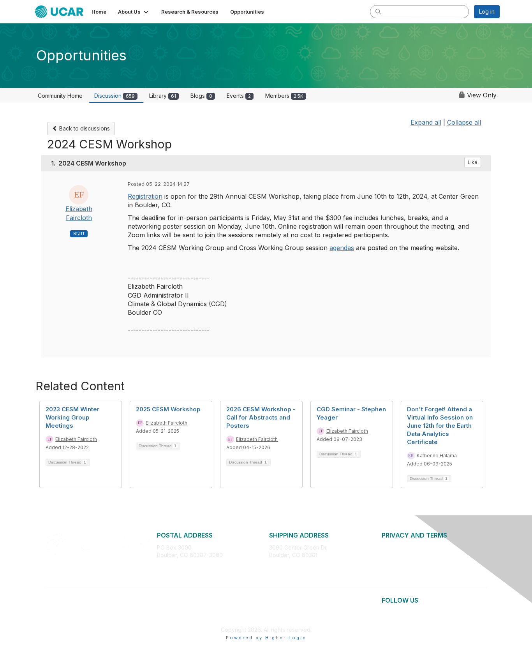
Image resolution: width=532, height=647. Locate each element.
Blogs (201, 95)
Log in (487, 11)
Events (239, 95)
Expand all (425, 122)
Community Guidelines (410, 570)
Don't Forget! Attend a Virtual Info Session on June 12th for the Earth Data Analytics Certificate (440, 425)
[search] (378, 11)
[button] (133, 12)
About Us (393, 547)
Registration (145, 196)
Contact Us (396, 578)
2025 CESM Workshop (168, 409)
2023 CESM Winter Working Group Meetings (72, 417)
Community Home (60, 95)
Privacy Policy (400, 555)
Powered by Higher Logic (266, 637)
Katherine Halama (437, 455)
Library (162, 95)
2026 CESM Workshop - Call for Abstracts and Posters (261, 417)
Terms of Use (399, 562)
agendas (341, 248)
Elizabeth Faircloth (76, 439)
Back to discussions (84, 128)
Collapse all (464, 122)
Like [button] (472, 162)
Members (284, 95)
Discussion (114, 95)
